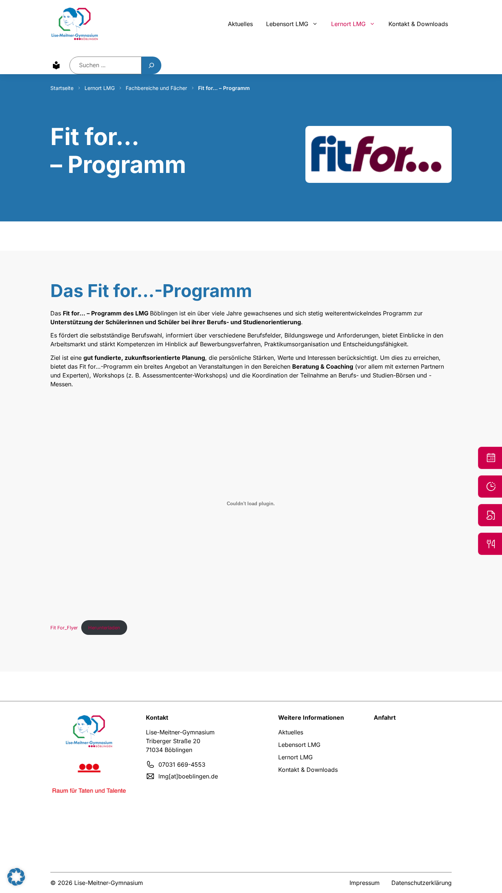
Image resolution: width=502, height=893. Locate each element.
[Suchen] (151, 65)
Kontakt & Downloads (418, 24)
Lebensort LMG (287, 24)
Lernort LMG (348, 24)
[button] (16, 877)
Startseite (61, 88)
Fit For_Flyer (64, 627)
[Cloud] (490, 515)
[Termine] (490, 457)
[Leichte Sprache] (56, 65)
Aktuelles (240, 24)
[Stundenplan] (490, 486)
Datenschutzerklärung (421, 882)
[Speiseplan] (490, 543)
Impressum (364, 882)
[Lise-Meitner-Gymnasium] (74, 24)
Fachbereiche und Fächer (156, 88)
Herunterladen (104, 627)
